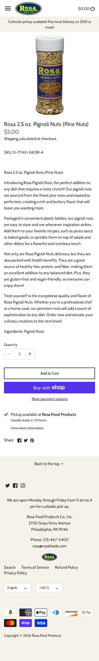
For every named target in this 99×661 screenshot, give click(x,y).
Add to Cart (49, 373)
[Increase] (30, 354)
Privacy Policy (15, 573)
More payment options (50, 399)
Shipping (11, 138)
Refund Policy (66, 567)
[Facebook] (15, 485)
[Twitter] (7, 485)
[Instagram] (23, 485)
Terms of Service (35, 567)
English (12, 588)
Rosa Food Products (47, 635)
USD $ (44, 588)
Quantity (10, 344)
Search (10, 567)
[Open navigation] (8, 8)
